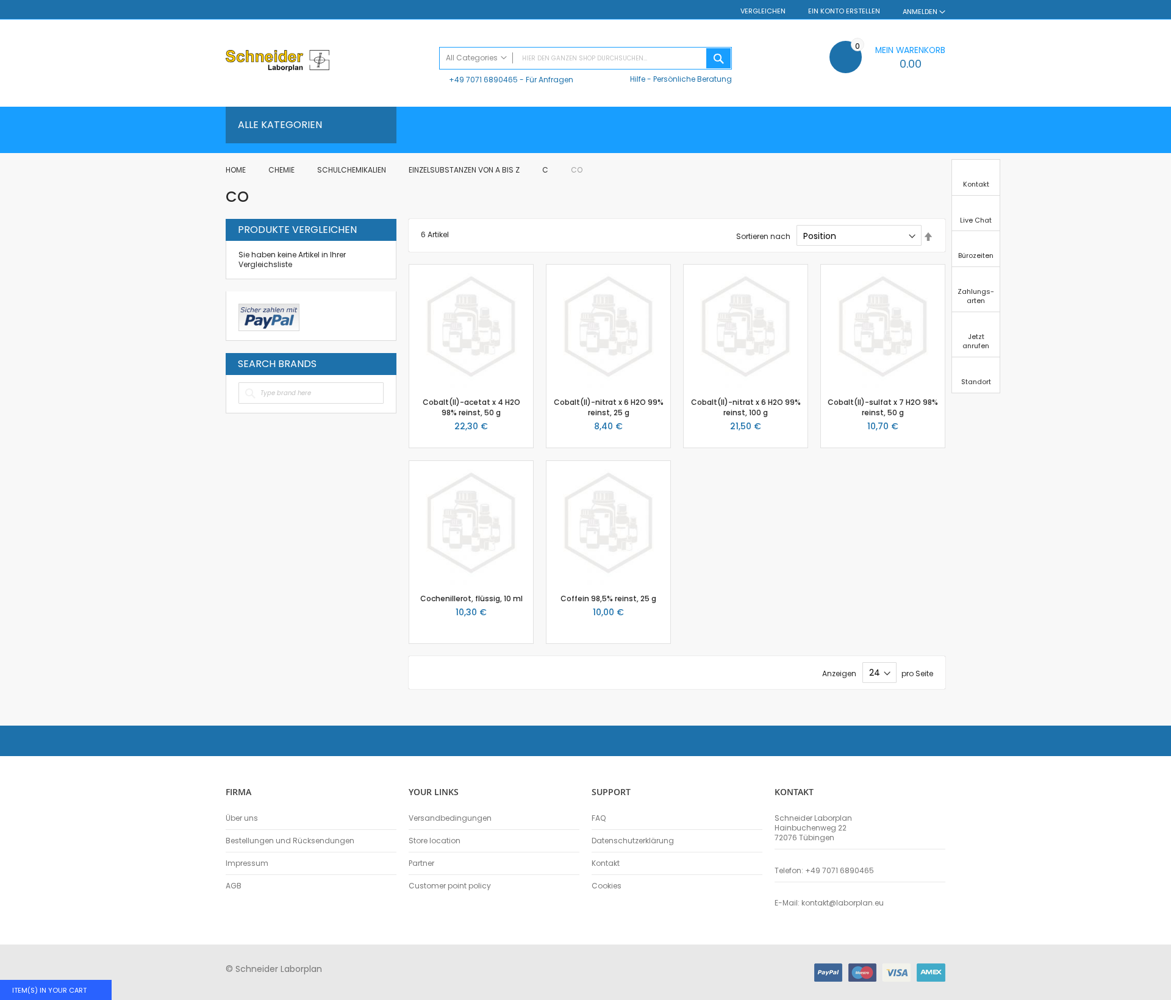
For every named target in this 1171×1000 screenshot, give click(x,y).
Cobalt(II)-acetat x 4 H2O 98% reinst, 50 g (471, 407)
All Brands (380, 363)
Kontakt (606, 863)
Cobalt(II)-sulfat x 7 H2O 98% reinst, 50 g (883, 407)
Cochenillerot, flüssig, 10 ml (471, 598)
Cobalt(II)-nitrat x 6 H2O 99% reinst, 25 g (609, 407)
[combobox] (585, 58)
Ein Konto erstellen (844, 11)
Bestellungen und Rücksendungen (290, 841)
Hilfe (637, 79)
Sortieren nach (763, 236)
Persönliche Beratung (692, 79)
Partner (421, 863)
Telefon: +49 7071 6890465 (824, 871)
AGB (234, 886)
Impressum (247, 863)
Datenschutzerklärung (633, 841)
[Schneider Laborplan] (326, 62)
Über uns (242, 818)
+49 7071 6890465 (483, 79)
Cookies (606, 886)
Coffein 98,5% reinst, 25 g (608, 598)
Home (237, 170)
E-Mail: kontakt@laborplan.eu (829, 903)
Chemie (282, 170)
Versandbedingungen (450, 818)
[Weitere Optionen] (268, 316)
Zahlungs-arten (976, 296)
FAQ (599, 818)
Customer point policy (450, 886)
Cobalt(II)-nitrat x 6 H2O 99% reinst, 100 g (746, 407)
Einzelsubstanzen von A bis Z (465, 170)
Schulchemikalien (352, 170)
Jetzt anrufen (975, 341)
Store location (434, 841)
